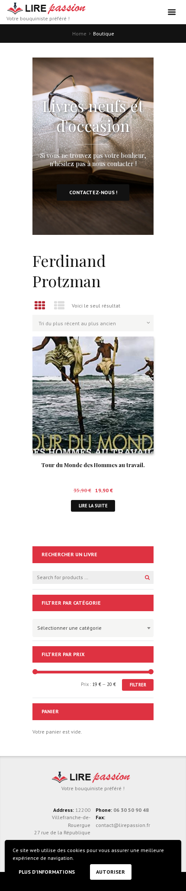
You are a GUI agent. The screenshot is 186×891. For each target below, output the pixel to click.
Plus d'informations (47, 872)
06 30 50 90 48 (131, 810)
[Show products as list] (59, 305)
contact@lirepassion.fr (123, 825)
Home (79, 33)
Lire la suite (93, 506)
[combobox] (93, 628)
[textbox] (90, 626)
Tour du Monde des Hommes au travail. (93, 464)
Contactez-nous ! (93, 192)
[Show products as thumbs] (39, 305)
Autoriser (110, 872)
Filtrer (138, 685)
